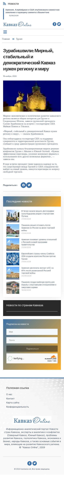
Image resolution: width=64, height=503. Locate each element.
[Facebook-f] (54, 24)
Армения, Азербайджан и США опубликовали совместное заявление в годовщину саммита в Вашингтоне (32, 11)
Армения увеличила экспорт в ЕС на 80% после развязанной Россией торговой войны (37, 270)
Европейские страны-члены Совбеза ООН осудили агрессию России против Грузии (38, 256)
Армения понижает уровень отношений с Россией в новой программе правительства (39, 242)
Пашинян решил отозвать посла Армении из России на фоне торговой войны (38, 228)
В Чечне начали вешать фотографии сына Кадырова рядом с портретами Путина (37, 213)
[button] (23, 185)
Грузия (19, 39)
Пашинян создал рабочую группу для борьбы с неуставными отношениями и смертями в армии (38, 284)
